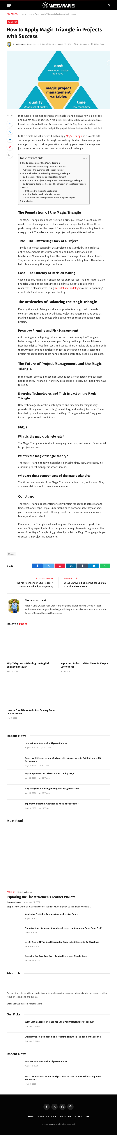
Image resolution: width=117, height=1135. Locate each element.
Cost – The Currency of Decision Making (45, 170)
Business (12, 22)
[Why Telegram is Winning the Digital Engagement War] (32, 644)
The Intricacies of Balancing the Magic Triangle (46, 173)
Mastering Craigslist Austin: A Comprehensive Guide (51, 914)
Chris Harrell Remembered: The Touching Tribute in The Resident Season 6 (63, 1037)
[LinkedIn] (10, 139)
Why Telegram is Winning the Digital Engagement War (28, 665)
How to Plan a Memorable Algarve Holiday (46, 743)
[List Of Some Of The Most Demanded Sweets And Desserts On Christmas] (14, 945)
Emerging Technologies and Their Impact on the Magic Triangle (56, 184)
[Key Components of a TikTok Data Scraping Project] (14, 777)
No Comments (82, 44)
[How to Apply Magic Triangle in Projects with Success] (58, 80)
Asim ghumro (26, 892)
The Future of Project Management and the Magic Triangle (52, 180)
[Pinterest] (10, 147)
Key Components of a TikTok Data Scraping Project (50, 773)
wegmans (53, 1124)
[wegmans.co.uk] (58, 5)
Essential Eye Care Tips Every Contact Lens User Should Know (56, 956)
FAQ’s (25, 187)
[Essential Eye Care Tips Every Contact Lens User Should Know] (14, 959)
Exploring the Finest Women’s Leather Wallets (41, 897)
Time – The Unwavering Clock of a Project (46, 166)
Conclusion (27, 201)
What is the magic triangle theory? (43, 194)
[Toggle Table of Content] (83, 158)
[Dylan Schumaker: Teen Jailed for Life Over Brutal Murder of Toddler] (14, 1025)
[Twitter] (10, 132)
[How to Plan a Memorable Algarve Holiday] (14, 747)
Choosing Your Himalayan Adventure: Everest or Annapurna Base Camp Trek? (64, 928)
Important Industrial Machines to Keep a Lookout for (84, 665)
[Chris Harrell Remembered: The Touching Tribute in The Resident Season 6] (14, 1040)
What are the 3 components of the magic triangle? (51, 197)
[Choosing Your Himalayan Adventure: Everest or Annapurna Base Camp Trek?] (14, 931)
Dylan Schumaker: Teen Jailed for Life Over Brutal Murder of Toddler (59, 1022)
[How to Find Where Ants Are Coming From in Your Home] (32, 691)
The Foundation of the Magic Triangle (41, 163)
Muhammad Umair (24, 44)
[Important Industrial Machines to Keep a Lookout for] (85, 644)
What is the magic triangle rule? (42, 191)
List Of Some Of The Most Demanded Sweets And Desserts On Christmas (62, 942)
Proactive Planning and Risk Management (46, 177)
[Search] (108, 5)
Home (23, 14)
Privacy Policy (47, 1117)
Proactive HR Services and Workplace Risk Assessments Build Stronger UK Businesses (63, 760)
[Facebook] (10, 124)
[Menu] (9, 5)
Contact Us (82, 1117)
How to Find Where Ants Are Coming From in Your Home (31, 712)
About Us (65, 1117)
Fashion (11, 892)
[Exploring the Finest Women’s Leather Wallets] (58, 857)
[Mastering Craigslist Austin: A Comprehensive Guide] (14, 917)
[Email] (10, 155)
